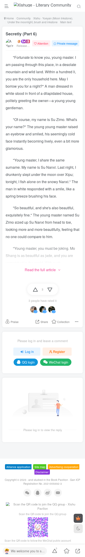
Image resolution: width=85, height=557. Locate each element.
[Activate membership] (78, 518)
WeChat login (58, 362)
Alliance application (18, 467)
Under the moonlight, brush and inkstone (32, 22)
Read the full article (40, 269)
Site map (39, 467)
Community (24, 18)
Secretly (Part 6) (21, 34)
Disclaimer (42, 472)
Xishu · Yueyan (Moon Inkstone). (53, 18)
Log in (29, 351)
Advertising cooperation (63, 467)
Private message (67, 43)
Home (10, 18)
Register (59, 351)
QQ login (28, 362)
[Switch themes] (78, 528)
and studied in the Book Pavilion (48, 480)
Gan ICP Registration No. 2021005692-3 (51, 481)
